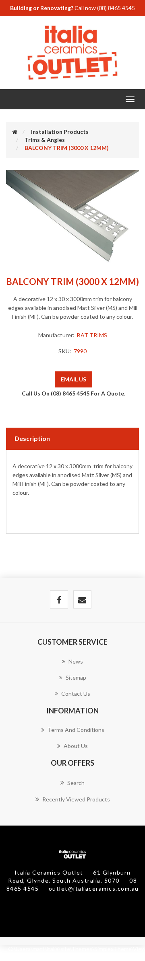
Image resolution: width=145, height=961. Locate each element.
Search (76, 782)
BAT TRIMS (92, 335)
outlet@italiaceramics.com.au (94, 888)
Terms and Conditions (76, 729)
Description (32, 438)
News (75, 661)
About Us (76, 745)
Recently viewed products (76, 799)
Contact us (75, 693)
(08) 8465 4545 (116, 7)
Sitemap (76, 677)
